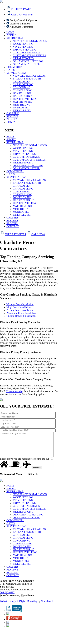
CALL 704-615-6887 (22, 14)
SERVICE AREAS (16, 72)
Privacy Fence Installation (19, 310)
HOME (10, 32)
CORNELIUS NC (22, 90)
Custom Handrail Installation (21, 316)
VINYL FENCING (23, 46)
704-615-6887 (7, 592)
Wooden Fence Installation (20, 304)
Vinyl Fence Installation (18, 307)
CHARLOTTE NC (23, 84)
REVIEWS (12, 116)
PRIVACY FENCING (24, 49)
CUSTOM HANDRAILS (26, 52)
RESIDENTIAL (15, 38)
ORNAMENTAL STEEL (26, 64)
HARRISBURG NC (23, 96)
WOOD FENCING (23, 43)
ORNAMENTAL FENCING (28, 61)
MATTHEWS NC (22, 101)
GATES (10, 70)
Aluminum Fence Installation (21, 313)
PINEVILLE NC (22, 110)
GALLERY (12, 113)
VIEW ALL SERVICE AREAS (29, 75)
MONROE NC (21, 107)
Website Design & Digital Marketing (18, 601)
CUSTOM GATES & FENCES (29, 55)
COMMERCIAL (15, 67)
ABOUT (11, 35)
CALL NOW (38, 234)
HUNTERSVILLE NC (25, 98)
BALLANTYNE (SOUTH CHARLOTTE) (27, 80)
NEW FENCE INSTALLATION (30, 41)
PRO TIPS (12, 119)
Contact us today (14, 391)
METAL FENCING (23, 58)
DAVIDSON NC (22, 93)
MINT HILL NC (21, 104)
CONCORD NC (21, 87)
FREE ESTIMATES (21, 9)
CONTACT (12, 122)
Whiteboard (47, 601)
